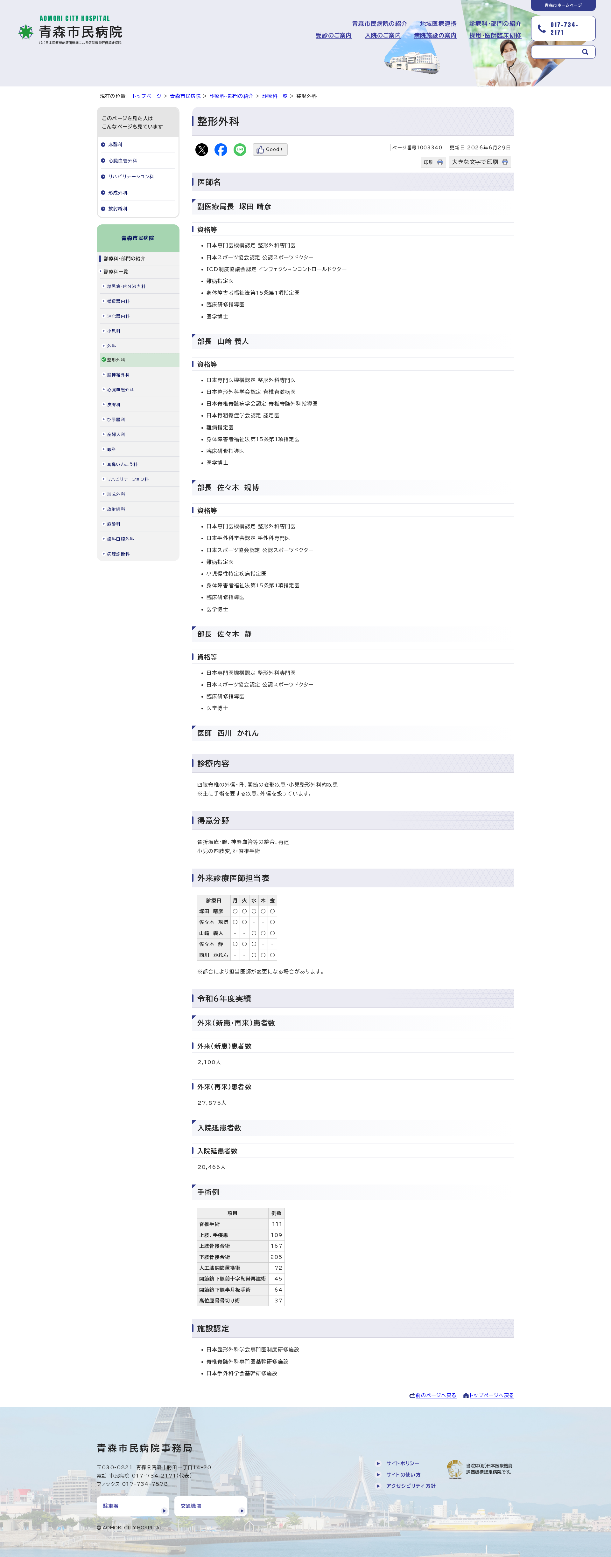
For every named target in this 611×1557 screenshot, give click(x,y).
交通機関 (191, 1506)
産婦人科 (116, 435)
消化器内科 (118, 316)
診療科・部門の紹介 (495, 23)
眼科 (111, 449)
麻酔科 (116, 144)
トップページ (147, 96)
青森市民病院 (185, 96)
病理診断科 (118, 554)
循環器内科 (118, 301)
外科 (111, 346)
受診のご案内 (334, 35)
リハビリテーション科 (131, 176)
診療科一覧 (275, 96)
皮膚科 (114, 405)
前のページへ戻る (436, 1395)
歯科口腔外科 (120, 539)
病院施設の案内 (435, 35)
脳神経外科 (118, 375)
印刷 (428, 162)
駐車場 (111, 1506)
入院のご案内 (383, 35)
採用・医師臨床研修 (495, 35)
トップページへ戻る (492, 1395)
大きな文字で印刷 (475, 162)
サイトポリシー (403, 1463)
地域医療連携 (438, 23)
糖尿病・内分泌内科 (126, 286)
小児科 (114, 331)
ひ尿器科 (116, 420)
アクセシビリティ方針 (411, 1486)
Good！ (275, 149)
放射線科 (118, 208)
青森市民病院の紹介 (379, 23)
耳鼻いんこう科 (122, 464)
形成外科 (118, 192)
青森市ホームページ (563, 5)
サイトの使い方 (404, 1474)
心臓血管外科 (123, 160)
